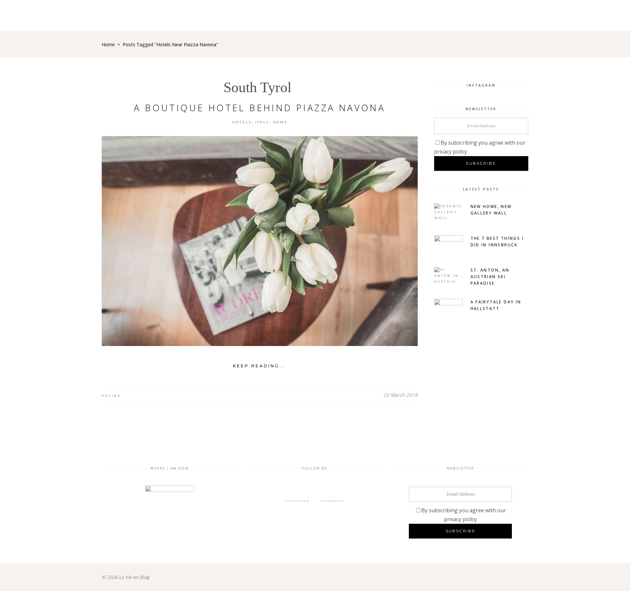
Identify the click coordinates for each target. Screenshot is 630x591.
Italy (262, 122)
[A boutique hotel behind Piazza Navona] (260, 241)
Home (108, 44)
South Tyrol (257, 87)
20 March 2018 (400, 395)
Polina (111, 396)
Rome (280, 122)
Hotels (242, 122)
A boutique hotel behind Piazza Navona (259, 108)
